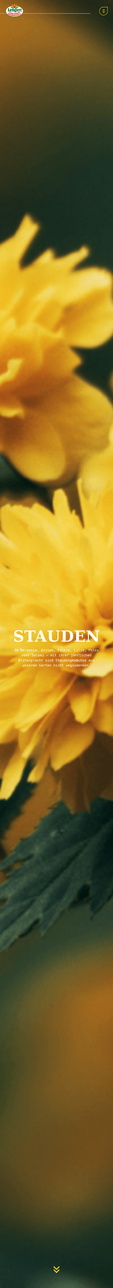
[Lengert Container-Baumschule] (14, 10)
